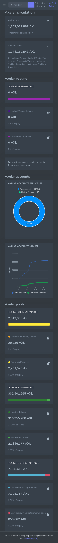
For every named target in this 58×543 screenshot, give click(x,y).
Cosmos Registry (30, 538)
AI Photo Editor (53, 5)
